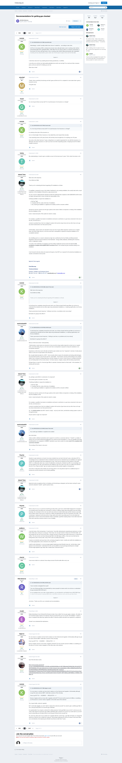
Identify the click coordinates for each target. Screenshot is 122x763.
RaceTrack (37, 7)
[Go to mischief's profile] (22, 86)
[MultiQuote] (30, 72)
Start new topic (62, 26)
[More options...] (80, 38)
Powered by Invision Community (61, 760)
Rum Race (52, 7)
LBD (22, 656)
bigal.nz (21, 634)
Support (65, 7)
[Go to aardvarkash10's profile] (22, 332)
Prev (19, 33)
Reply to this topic (75, 26)
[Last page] (33, 33)
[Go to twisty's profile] (22, 161)
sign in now (47, 735)
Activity (23, 7)
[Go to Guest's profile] (22, 107)
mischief (47, 42)
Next (29, 33)
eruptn (22, 611)
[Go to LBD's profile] (22, 665)
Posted (33, 38)
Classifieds (44, 7)
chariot (22, 557)
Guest (22, 99)
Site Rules (59, 7)
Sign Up (104, 2)
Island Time (21, 174)
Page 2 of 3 (38, 33)
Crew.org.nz (19, 3)
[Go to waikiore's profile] (22, 536)
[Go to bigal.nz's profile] (22, 642)
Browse (30, 7)
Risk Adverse (25, 20)
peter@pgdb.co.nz (52, 273)
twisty (22, 153)
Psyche (22, 455)
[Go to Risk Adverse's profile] (17, 21)
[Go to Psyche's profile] (22, 463)
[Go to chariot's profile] (22, 566)
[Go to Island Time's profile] (22, 183)
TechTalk (30, 21)
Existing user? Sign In (93, 2)
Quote (33, 71)
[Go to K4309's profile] (22, 47)
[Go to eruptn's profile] (22, 619)
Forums (17, 7)
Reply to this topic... (28, 742)
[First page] (17, 33)
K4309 (22, 38)
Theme (61, 757)
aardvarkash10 (22, 323)
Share (68, 20)
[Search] (105, 7)
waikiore (21, 528)
